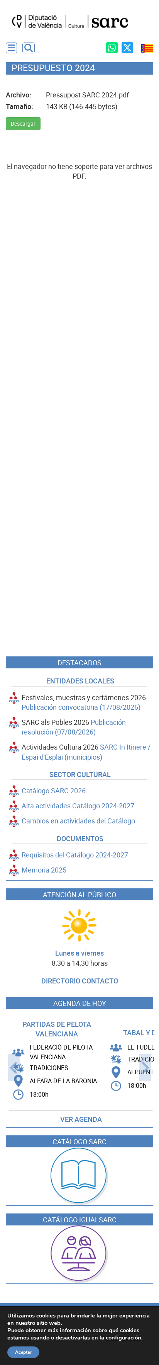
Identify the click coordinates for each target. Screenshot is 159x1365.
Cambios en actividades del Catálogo (78, 821)
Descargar (23, 124)
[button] (28, 48)
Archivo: (18, 95)
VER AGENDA (81, 1119)
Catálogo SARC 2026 (54, 791)
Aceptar (23, 1352)
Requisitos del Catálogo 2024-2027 (75, 855)
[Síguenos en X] (127, 47)
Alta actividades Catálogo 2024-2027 (78, 806)
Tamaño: (19, 106)
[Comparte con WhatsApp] (112, 47)
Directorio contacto (79, 981)
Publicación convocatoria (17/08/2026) (81, 707)
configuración (123, 1337)
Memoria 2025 (44, 870)
